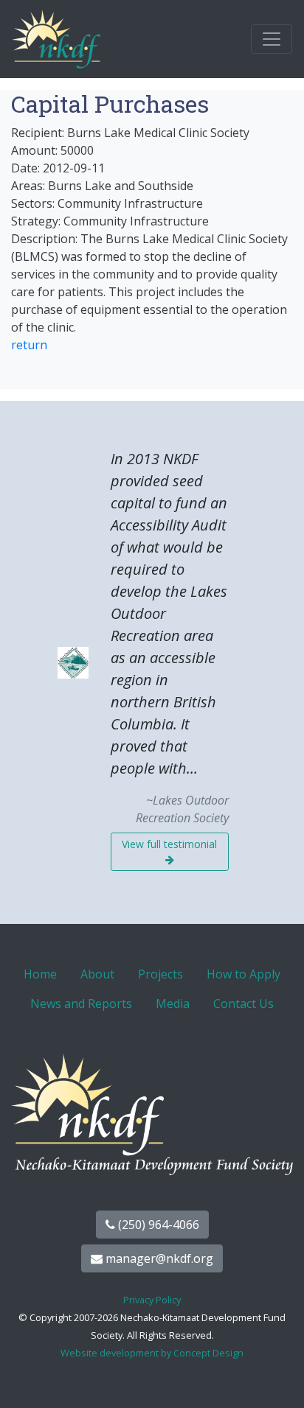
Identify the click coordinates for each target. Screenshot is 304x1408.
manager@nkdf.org (158, 1258)
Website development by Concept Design (152, 1352)
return (29, 345)
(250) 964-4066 (157, 1224)
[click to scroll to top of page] (276, 1378)
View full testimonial (169, 844)
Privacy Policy (152, 1299)
